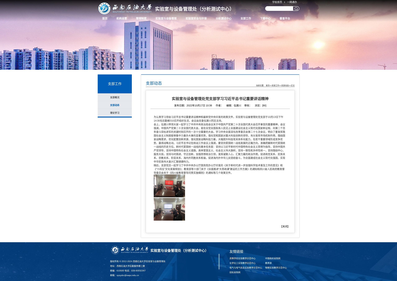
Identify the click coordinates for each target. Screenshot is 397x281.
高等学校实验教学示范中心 (243, 258)
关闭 (284, 226)
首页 (104, 18)
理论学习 (114, 113)
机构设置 (121, 18)
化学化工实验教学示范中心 (243, 263)
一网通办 (292, 2)
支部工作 (246, 18)
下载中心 (265, 18)
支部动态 (114, 105)
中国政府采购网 (272, 258)
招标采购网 (235, 272)
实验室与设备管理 (166, 18)
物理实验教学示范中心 (276, 267)
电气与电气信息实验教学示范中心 (246, 267)
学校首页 (277, 2)
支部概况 (114, 97)
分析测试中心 (224, 18)
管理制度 (141, 18)
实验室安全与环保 (196, 18)
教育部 (268, 263)
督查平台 (285, 18)
